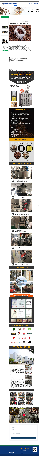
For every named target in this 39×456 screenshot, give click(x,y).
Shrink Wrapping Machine (11, 451)
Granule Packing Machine (11, 453)
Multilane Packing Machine (11, 452)
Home (29, 16)
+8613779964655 (38, 201)
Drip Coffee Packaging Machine (14, 56)
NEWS (30, 16)
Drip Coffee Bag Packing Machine (24, 23)
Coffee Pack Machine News (34, 16)
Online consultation (4, 50)
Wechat (37, 1)
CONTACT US (34, 1)
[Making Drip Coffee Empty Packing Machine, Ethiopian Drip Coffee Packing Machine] (9, 3)
